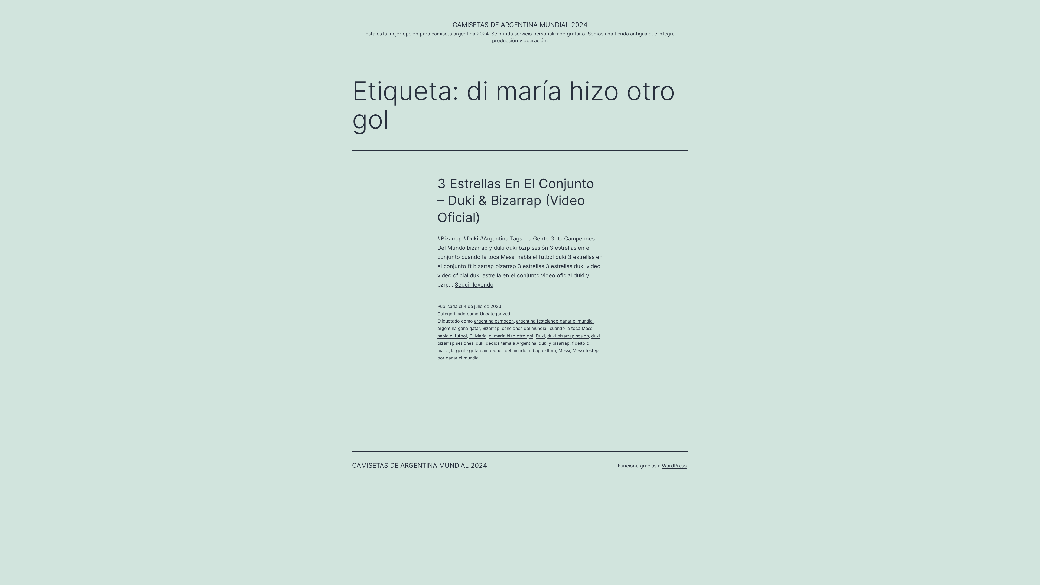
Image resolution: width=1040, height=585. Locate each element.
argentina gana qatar (458, 328)
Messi (564, 350)
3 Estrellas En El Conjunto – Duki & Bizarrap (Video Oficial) (515, 200)
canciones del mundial (524, 328)
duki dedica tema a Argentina (506, 343)
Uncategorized (495, 313)
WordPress (674, 466)
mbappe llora (542, 350)
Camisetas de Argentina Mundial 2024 (520, 25)
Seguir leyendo (474, 284)
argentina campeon (494, 321)
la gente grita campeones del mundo (488, 350)
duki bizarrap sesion (568, 336)
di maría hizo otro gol (511, 336)
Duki (540, 336)
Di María (477, 336)
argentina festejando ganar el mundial (555, 321)
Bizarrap (490, 328)
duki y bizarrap (554, 343)
